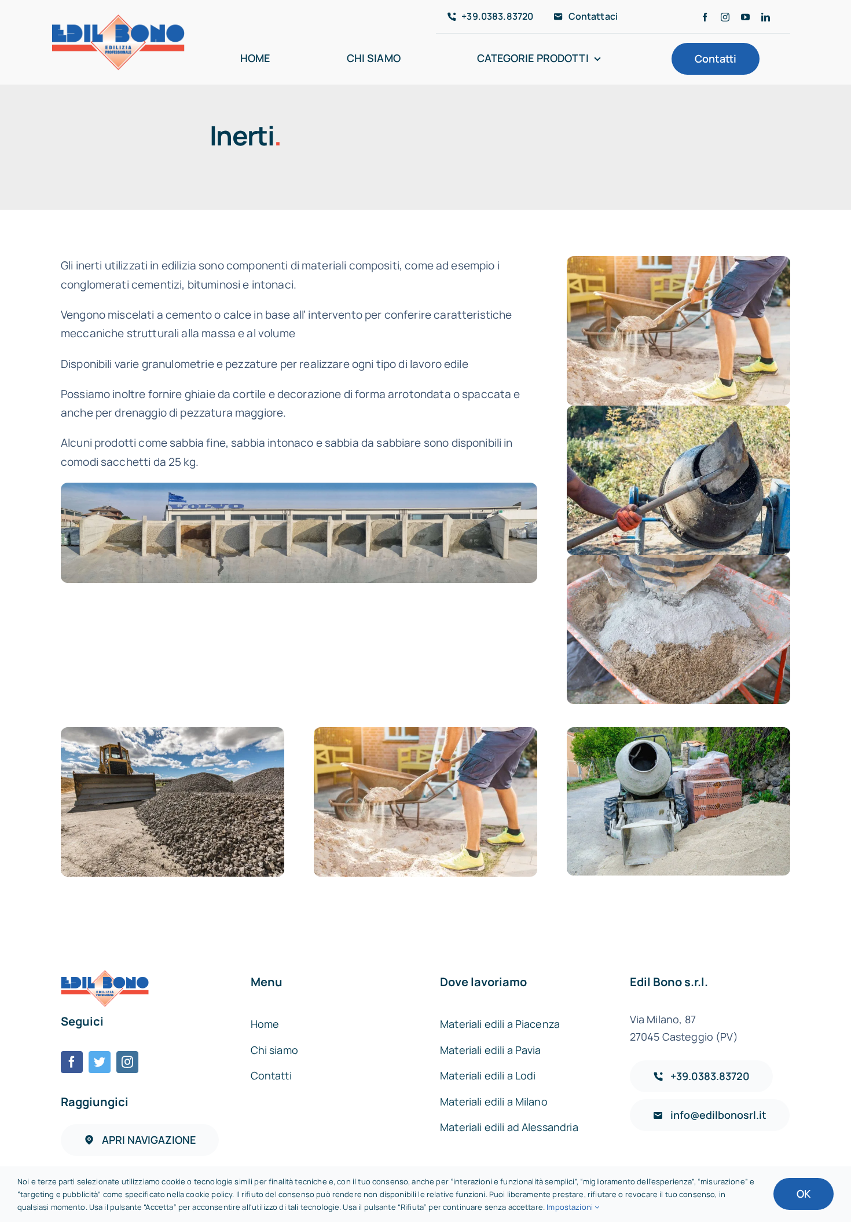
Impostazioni (570, 1207)
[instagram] (725, 17)
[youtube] (745, 17)
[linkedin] (765, 17)
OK (803, 1194)
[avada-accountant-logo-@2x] (118, 18)
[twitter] (100, 1062)
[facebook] (704, 17)
